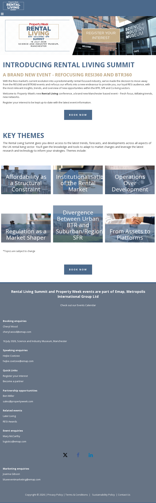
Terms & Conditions (76, 494)
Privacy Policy (55, 494)
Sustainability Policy (103, 494)
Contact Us (124, 494)
